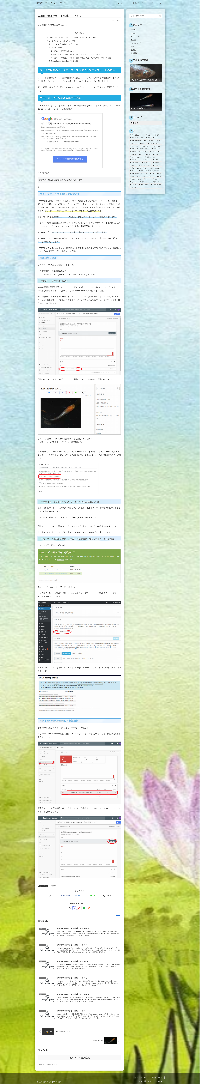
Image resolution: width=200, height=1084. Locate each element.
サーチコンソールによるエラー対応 (62, 41)
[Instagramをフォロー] (74, 908)
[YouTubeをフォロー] (79, 908)
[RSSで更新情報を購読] (89, 908)
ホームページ (44, 886)
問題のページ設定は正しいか (63, 51)
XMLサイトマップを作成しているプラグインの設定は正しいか (76, 54)
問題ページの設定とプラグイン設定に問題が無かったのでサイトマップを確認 (82, 58)
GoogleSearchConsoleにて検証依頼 (64, 61)
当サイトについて (157, 1078)
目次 (76, 33)
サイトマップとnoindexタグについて (64, 44)
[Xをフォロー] (70, 908)
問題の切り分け (56, 48)
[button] (107, 895)
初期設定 (53, 886)
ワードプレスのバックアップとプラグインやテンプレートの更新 (73, 37)
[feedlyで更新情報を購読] (84, 908)
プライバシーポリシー (142, 1078)
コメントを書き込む (79, 1057)
